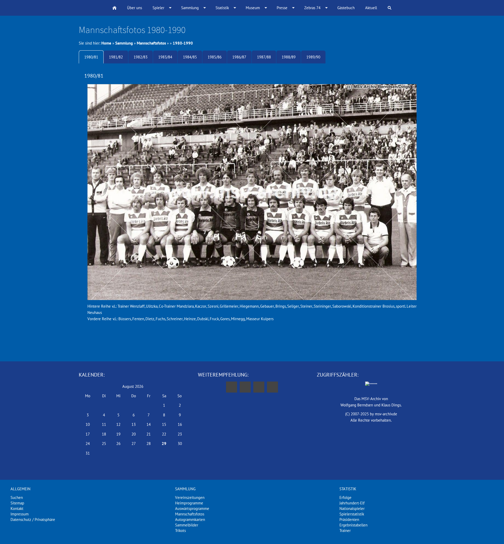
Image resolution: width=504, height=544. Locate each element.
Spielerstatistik (351, 514)
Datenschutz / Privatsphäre (32, 519)
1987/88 (264, 57)
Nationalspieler (352, 508)
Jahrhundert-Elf (352, 503)
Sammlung (124, 43)
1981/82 (116, 57)
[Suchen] (389, 8)
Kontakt (16, 508)
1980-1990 (183, 43)
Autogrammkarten (190, 519)
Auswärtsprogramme (192, 508)
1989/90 (313, 57)
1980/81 (91, 57)
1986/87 (239, 57)
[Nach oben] (252, 343)
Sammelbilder (186, 525)
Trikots (180, 530)
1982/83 (141, 57)
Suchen (16, 497)
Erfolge (345, 497)
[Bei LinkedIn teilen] (258, 387)
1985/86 (215, 57)
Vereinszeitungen (189, 497)
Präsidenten (349, 519)
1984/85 (190, 57)
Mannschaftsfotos (151, 43)
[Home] (114, 8)
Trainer (345, 530)
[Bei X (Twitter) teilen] (245, 387)
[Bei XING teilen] (272, 387)
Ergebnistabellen (353, 525)
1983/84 (165, 57)
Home (106, 43)
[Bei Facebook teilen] (231, 387)
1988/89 (289, 57)
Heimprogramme (189, 503)
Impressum (19, 514)
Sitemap (17, 503)
